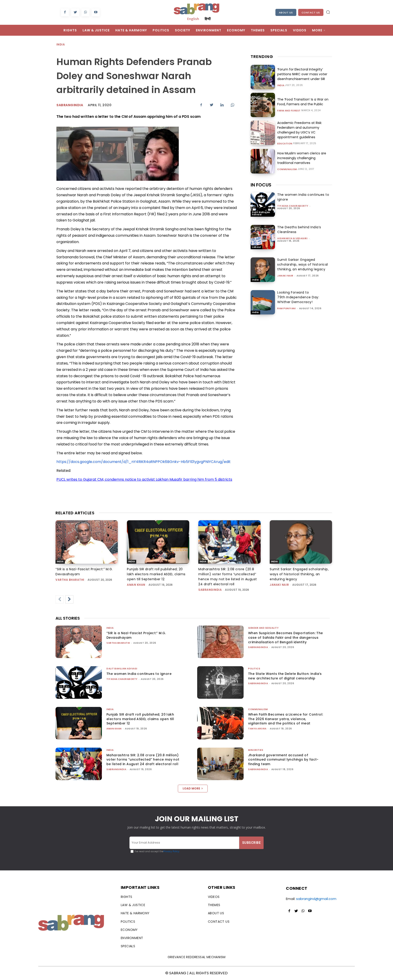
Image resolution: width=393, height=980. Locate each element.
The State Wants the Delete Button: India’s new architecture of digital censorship (285, 676)
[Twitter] (75, 12)
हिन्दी (208, 18)
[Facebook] (65, 12)
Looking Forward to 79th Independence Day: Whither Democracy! (298, 297)
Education (284, 144)
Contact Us (311, 12)
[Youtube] (96, 12)
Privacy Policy (171, 851)
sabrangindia (210, 590)
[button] (328, 12)
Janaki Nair (285, 275)
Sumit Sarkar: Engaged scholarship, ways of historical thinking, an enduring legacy (302, 264)
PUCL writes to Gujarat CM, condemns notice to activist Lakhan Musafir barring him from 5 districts (144, 479)
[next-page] (69, 599)
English (193, 18)
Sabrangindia (69, 105)
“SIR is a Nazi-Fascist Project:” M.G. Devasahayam (136, 635)
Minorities (255, 750)
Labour (256, 247)
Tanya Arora (257, 728)
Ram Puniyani (286, 308)
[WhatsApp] (85, 12)
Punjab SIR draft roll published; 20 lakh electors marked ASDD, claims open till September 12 (156, 574)
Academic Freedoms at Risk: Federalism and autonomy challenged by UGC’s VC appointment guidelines (299, 130)
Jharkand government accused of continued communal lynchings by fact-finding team (283, 759)
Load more (191, 788)
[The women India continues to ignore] (263, 204)
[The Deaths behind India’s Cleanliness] (263, 237)
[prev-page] (59, 599)
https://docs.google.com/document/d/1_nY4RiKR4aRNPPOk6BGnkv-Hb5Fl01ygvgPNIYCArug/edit (143, 461)
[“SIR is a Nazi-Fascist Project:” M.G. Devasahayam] (86, 542)
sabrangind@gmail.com (316, 898)
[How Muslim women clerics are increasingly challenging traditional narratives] (263, 161)
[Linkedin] (222, 104)
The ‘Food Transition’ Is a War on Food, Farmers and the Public (302, 101)
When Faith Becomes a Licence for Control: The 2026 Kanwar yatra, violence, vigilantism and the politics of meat (285, 719)
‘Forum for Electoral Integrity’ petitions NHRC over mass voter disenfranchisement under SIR (302, 74)
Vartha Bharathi (69, 580)
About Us (286, 12)
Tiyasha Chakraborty (292, 206)
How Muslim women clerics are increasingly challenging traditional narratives (301, 158)
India (60, 44)
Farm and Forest (289, 111)
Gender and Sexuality (263, 628)
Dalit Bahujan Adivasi (261, 213)
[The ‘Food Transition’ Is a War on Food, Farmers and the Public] (263, 105)
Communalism (287, 169)
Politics (254, 668)
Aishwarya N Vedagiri (292, 238)
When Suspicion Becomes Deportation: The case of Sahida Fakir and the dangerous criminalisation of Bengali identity (285, 637)
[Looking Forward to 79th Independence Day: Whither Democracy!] (263, 302)
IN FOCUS (261, 185)
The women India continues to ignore (138, 673)
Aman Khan (136, 585)
